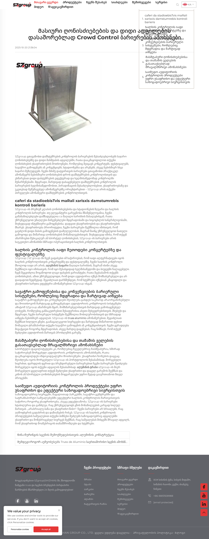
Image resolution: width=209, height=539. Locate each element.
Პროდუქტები (72, 2)
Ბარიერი (89, 494)
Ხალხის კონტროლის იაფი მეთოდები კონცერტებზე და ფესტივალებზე (165, 30)
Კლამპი (88, 499)
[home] (22, 4)
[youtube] (27, 501)
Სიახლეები (119, 2)
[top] (203, 512)
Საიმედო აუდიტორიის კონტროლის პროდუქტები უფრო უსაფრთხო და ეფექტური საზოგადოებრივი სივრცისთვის (167, 77)
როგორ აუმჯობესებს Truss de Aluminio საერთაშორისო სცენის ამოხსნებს (80, 442)
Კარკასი (89, 489)
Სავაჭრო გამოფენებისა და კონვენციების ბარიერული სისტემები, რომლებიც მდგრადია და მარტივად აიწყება (164, 45)
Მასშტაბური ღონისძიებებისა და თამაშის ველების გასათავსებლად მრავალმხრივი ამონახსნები (166, 62)
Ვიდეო (38, 7)
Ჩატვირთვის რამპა (95, 503)
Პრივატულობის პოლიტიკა (153, 532)
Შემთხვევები (141, 2)
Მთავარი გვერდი (46, 2)
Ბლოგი (180, 532)
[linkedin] (36, 501)
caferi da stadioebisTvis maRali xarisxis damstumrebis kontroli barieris (166, 19)
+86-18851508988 (163, 495)
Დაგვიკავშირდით (60, 7)
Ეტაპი (87, 484)
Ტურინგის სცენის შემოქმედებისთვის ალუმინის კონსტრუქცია (69, 435)
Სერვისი (161, 2)
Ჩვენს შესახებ (96, 2)
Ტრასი (88, 479)
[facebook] (18, 501)
